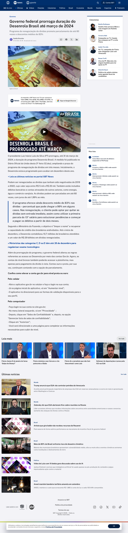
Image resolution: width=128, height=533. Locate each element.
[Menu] (119, 3)
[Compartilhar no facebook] (66, 39)
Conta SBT (110, 3)
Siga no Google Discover (68, 101)
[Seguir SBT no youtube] (113, 507)
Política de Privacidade (54, 527)
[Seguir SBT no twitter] (107, 507)
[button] (17, 356)
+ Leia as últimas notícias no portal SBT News (31, 176)
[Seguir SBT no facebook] (101, 507)
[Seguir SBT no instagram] (94, 507)
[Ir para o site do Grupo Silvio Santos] (16, 507)
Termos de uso (63, 510)
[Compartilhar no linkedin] (76, 39)
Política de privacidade (63, 505)
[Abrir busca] (98, 3)
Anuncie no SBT (64, 500)
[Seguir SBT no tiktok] (120, 507)
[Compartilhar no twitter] (71, 39)
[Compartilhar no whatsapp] (61, 39)
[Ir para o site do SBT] (31, 507)
